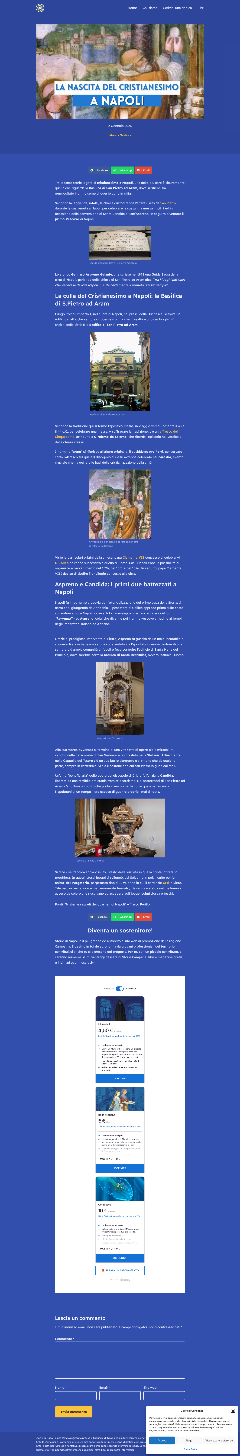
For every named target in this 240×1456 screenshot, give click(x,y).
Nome (60, 1388)
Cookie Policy (190, 1449)
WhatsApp (126, 170)
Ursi (166, 883)
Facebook (102, 170)
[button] (233, 1411)
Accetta (162, 1440)
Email (146, 170)
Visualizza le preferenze (219, 1440)
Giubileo (62, 563)
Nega (189, 1440)
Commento (64, 1339)
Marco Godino (120, 135)
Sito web (150, 1388)
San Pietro (168, 203)
